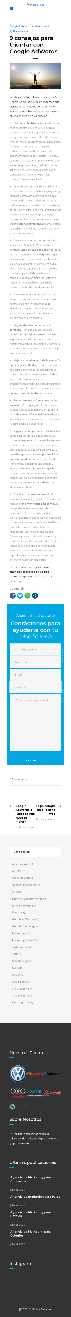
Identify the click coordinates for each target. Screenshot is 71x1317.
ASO (15, 871)
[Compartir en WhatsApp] (27, 596)
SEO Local (18, 982)
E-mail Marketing (22, 905)
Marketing (18, 933)
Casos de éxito (21, 878)
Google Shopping (23, 926)
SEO (14, 975)
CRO (15, 892)
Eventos (17, 912)
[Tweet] (20, 596)
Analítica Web (20, 864)
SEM (14, 968)
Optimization (20, 947)
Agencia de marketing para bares (35, 1196)
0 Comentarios (18, 779)
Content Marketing (24, 885)
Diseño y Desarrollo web (27, 898)
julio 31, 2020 (17, 1190)
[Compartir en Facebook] (13, 596)
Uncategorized (21, 1002)
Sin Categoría (20, 988)
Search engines (21, 961)
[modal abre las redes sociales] (35, 596)
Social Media (20, 995)
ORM (15, 954)
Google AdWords (20, 26)
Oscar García (20, 31)
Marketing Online (22, 940)
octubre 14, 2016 (40, 26)
